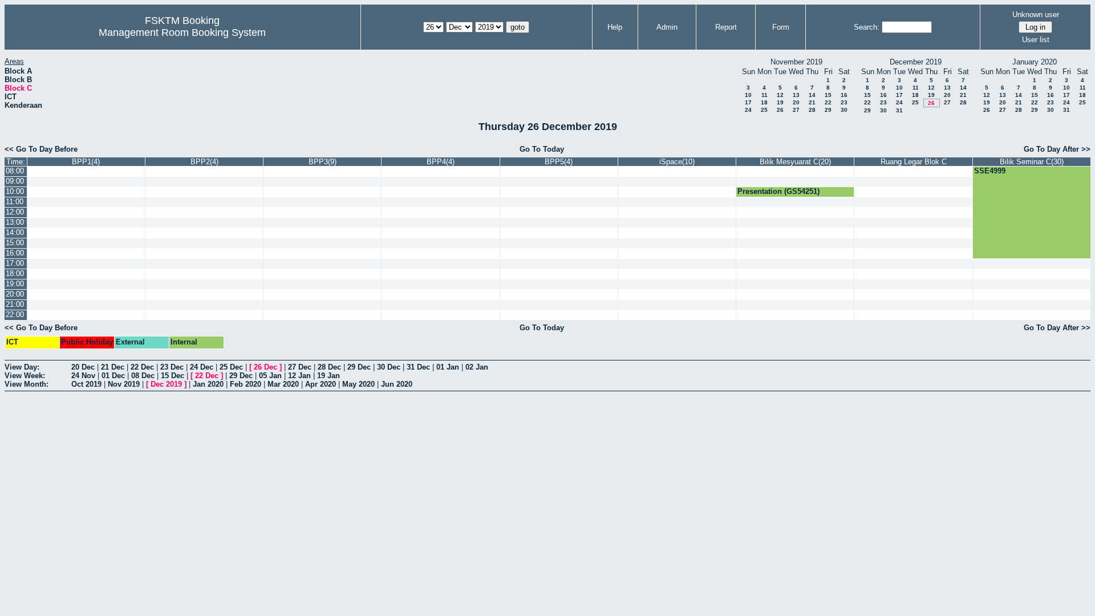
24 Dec (201, 367)
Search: (866, 27)
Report (726, 27)
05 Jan (270, 375)
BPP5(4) (559, 161)
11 (764, 95)
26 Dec (265, 367)
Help (614, 27)
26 (780, 110)
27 (796, 110)
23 (844, 102)
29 (828, 110)
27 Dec (299, 367)
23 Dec (172, 367)
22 (828, 102)
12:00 (15, 212)
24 (748, 110)
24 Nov (83, 375)
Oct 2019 (86, 384)
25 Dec (231, 367)
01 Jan (447, 367)
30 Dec (388, 367)
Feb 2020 (245, 384)
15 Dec (172, 375)
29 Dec (359, 367)
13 (796, 95)
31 (899, 110)
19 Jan (328, 375)
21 (812, 102)
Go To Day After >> (1057, 149)
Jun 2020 (396, 384)
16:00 (15, 253)
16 (844, 95)
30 (844, 110)
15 (828, 95)
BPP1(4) (86, 161)
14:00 (15, 232)
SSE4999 (989, 171)
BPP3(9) (322, 161)
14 (812, 95)
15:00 (15, 242)
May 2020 (358, 384)
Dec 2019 (166, 384)
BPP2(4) (204, 161)
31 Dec (418, 367)
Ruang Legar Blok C (914, 161)
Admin (667, 27)
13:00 (15, 222)
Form (780, 27)
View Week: (25, 375)
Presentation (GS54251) (778, 191)
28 (812, 110)
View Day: (22, 367)
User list (1035, 39)
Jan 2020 (208, 384)
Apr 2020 (320, 384)
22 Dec (142, 367)
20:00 (15, 294)
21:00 (15, 304)
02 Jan (476, 367)
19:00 (15, 283)
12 (780, 95)
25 (764, 110)
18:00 (15, 273)
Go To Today (542, 149)
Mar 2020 (283, 384)
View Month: (26, 384)
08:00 (15, 171)
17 (748, 102)
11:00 (14, 201)
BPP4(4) (441, 161)
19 (780, 102)
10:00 (15, 191)
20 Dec (83, 367)
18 (764, 102)
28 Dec (329, 367)
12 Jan (299, 375)
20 (796, 102)
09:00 (15, 181)
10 (748, 95)
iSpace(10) (677, 161)
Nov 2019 (124, 384)
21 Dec (112, 367)
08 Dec (143, 375)
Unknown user (1035, 14)
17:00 (15, 263)
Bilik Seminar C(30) (1032, 161)
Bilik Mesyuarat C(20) (795, 161)
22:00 (15, 314)
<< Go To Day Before (41, 149)
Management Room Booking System (182, 32)
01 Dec (113, 375)
